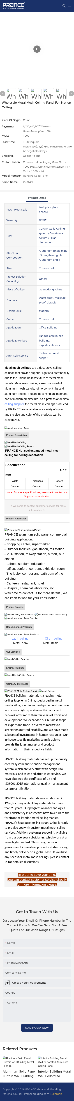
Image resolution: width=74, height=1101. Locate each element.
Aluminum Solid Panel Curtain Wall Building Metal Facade (19, 1074)
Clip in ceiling (53, 638)
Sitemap (57, 1094)
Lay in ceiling (19, 638)
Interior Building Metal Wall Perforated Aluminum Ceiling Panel (54, 1074)
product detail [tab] (37, 197)
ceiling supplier (14, 404)
